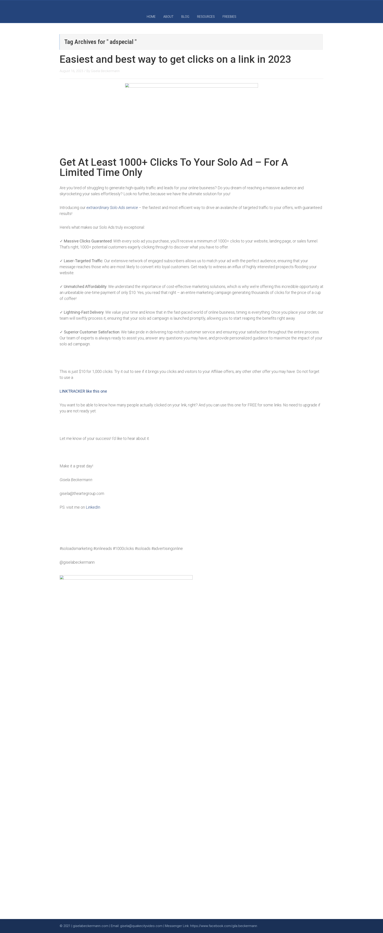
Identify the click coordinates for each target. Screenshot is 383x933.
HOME (151, 16)
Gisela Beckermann (105, 71)
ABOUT (168, 16)
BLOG (185, 16)
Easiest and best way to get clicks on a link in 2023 (175, 59)
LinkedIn (93, 507)
